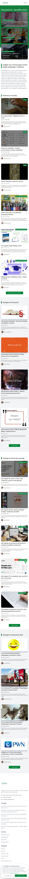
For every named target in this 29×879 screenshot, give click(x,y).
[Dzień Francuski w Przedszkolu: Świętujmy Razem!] (14, 203)
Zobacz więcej (14, 445)
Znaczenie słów (4, 856)
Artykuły (3, 803)
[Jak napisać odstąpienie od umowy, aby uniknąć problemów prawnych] (14, 599)
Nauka (2, 858)
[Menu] (24, 2)
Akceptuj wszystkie (21, 875)
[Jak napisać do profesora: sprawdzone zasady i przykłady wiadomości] (14, 533)
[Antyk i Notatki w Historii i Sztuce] (14, 172)
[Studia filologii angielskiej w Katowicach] (14, 51)
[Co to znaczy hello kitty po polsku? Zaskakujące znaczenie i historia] (14, 712)
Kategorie (4, 846)
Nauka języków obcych (6, 861)
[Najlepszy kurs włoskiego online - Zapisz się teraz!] (14, 267)
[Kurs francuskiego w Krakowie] (14, 35)
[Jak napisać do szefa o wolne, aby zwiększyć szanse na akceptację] (14, 469)
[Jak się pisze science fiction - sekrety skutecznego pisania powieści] (14, 380)
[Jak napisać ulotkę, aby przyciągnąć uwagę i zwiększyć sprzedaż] (14, 500)
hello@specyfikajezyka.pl (8, 799)
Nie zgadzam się (8, 875)
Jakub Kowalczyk (7, 331)
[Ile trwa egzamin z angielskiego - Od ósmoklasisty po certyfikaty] (14, 19)
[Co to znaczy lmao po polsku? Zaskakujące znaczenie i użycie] (14, 645)
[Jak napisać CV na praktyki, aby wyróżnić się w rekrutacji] (14, 566)
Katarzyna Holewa (7, 699)
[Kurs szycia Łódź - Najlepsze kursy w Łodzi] (14, 106)
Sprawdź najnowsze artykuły (14, 292)
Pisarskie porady (4, 853)
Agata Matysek (7, 364)
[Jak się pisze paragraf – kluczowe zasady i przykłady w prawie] (14, 312)
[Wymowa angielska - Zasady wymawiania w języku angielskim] (14, 138)
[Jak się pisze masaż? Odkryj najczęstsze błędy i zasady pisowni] (14, 418)
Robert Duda (6, 733)
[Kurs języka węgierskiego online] (14, 236)
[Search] (26, 2)
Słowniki (3, 848)
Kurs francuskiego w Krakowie (9, 39)
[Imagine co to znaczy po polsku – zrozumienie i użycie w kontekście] (14, 744)
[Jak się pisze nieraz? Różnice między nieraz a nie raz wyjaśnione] (14, 345)
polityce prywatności (15, 873)
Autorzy (3, 832)
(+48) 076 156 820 (7, 797)
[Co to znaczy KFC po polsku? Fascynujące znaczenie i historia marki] (14, 677)
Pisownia (3, 851)
